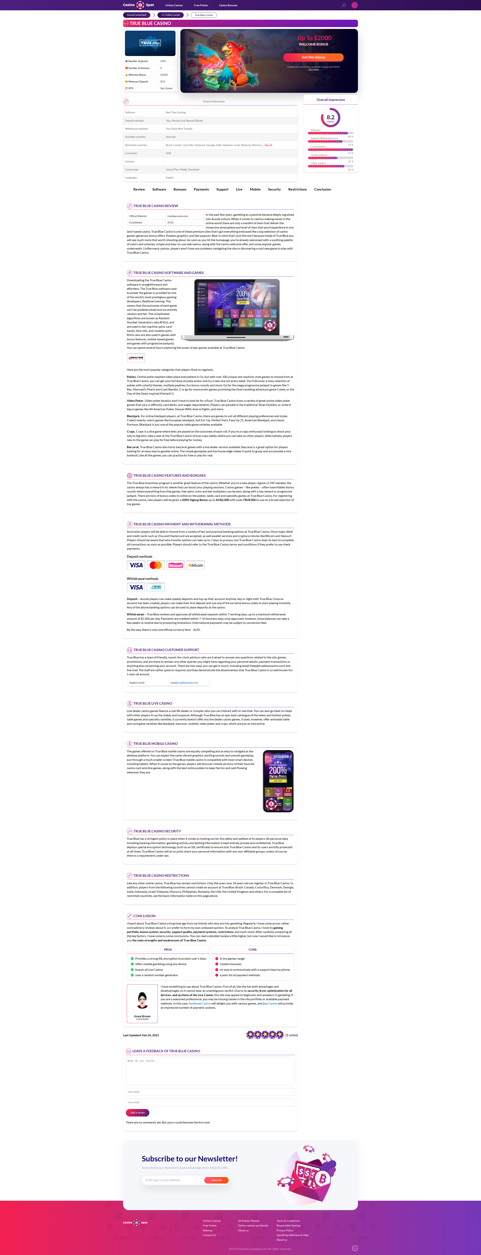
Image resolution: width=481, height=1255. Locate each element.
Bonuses (180, 189)
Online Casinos (174, 5)
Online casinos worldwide (253, 1225)
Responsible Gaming (288, 1225)
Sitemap (207, 1230)
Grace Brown (142, 1016)
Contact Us (209, 1235)
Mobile (255, 189)
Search (344, 5)
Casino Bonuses (228, 5)
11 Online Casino (170, 14)
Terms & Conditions (288, 1220)
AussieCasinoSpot (136, 14)
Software (159, 189)
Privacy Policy (285, 1230)
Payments (201, 189)
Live (239, 189)
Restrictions (297, 189)
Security (274, 189)
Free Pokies (201, 5)
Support (222, 189)
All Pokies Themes (248, 1220)
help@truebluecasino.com (184, 682)
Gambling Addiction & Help (293, 1235)
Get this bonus (313, 57)
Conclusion (322, 189)
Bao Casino (270, 1003)
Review (139, 189)
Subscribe (216, 1180)
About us (243, 1230)
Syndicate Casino (200, 1003)
